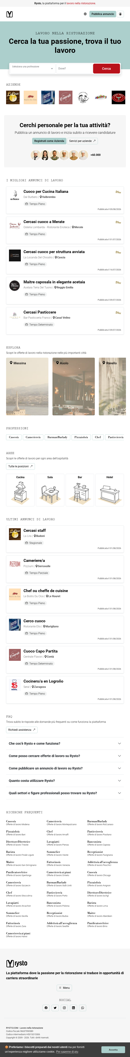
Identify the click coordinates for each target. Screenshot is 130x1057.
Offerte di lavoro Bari (15, 833)
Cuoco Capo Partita (41, 651)
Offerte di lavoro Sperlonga (18, 874)
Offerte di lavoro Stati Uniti (59, 884)
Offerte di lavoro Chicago (99, 874)
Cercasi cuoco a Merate (44, 221)
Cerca (106, 69)
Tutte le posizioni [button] (18, 466)
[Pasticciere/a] (85, 155)
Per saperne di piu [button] (67, 1051)
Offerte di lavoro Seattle (62, 924)
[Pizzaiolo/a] (66, 155)
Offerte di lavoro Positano (99, 833)
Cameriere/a (34, 560)
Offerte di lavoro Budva (57, 914)
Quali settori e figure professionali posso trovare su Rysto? (53, 793)
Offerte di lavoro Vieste (57, 853)
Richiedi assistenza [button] (19, 729)
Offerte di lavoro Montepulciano (62, 823)
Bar (80, 477)
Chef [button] (98, 437)
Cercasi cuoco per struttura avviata (54, 252)
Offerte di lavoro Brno (98, 924)
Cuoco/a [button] (14, 437)
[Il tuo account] (120, 14)
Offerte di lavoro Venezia (58, 863)
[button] (85, 14)
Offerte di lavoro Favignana (100, 853)
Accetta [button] (113, 1049)
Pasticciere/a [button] (115, 437)
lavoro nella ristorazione (81, 3)
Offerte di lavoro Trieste (18, 843)
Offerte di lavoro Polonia (58, 904)
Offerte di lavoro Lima (97, 904)
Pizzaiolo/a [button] (81, 437)
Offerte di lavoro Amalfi (58, 833)
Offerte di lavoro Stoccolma (19, 894)
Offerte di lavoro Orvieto (59, 874)
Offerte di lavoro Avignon (99, 884)
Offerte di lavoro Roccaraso (100, 823)
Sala (50, 477)
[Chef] (75, 155)
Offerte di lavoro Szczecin (18, 884)
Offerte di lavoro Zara (16, 924)
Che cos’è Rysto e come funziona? (34, 743)
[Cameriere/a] (47, 155)
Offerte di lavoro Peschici (102, 863)
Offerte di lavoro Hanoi (18, 935)
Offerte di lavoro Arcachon (18, 904)
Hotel (109, 477)
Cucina (20, 477)
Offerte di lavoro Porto (57, 894)
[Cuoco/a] (37, 155)
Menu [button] (66, 987)
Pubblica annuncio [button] (103, 14)
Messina (19, 363)
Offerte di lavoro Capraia (98, 843)
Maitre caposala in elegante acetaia (54, 282)
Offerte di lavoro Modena (17, 823)
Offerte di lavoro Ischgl (99, 894)
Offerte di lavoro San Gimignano (21, 863)
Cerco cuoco (34, 621)
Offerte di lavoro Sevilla (17, 914)
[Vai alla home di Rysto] (9, 14)
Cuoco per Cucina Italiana (46, 191)
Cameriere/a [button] (33, 437)
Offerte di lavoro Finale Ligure (20, 853)
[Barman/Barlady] (56, 155)
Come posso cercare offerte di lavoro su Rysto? (44, 756)
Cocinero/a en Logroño (43, 681)
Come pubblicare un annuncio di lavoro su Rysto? (46, 768)
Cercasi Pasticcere (40, 312)
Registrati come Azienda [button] (49, 141)
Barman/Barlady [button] (57, 437)
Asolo (63, 363)
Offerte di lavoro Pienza (58, 843)
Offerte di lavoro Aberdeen (99, 914)
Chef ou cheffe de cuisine (46, 591)
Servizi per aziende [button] (80, 141)
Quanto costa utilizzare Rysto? (32, 781)
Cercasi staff (35, 530)
